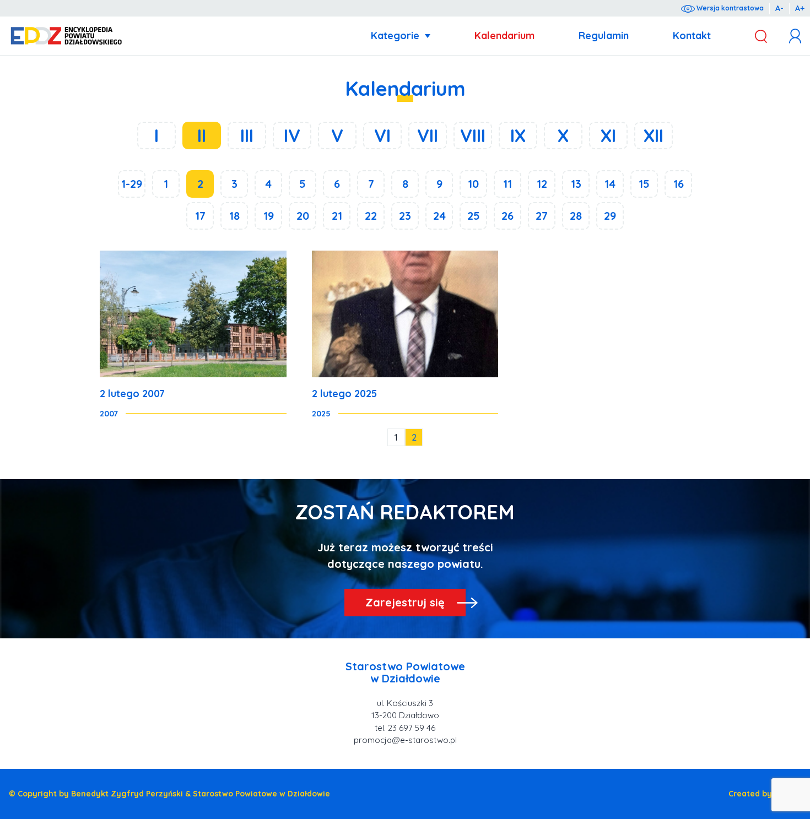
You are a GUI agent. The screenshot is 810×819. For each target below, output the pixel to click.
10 (473, 184)
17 (200, 216)
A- (779, 8)
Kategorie (395, 35)
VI (382, 135)
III (246, 135)
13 (576, 184)
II (201, 135)
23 (405, 216)
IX (518, 135)
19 (268, 216)
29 (610, 216)
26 (507, 216)
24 (439, 216)
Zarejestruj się (405, 602)
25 (473, 216)
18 (234, 216)
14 (609, 184)
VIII (472, 135)
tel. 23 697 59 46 (405, 728)
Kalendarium (504, 35)
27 (542, 216)
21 (337, 216)
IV (292, 135)
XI (608, 135)
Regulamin (604, 35)
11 (507, 184)
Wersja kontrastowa (729, 8)
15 (644, 184)
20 (302, 216)
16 (678, 184)
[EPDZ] (66, 36)
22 (371, 216)
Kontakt (692, 35)
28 (576, 216)
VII (427, 135)
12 (542, 184)
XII (653, 135)
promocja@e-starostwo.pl (405, 740)
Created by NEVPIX (764, 794)
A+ (799, 8)
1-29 (131, 184)
